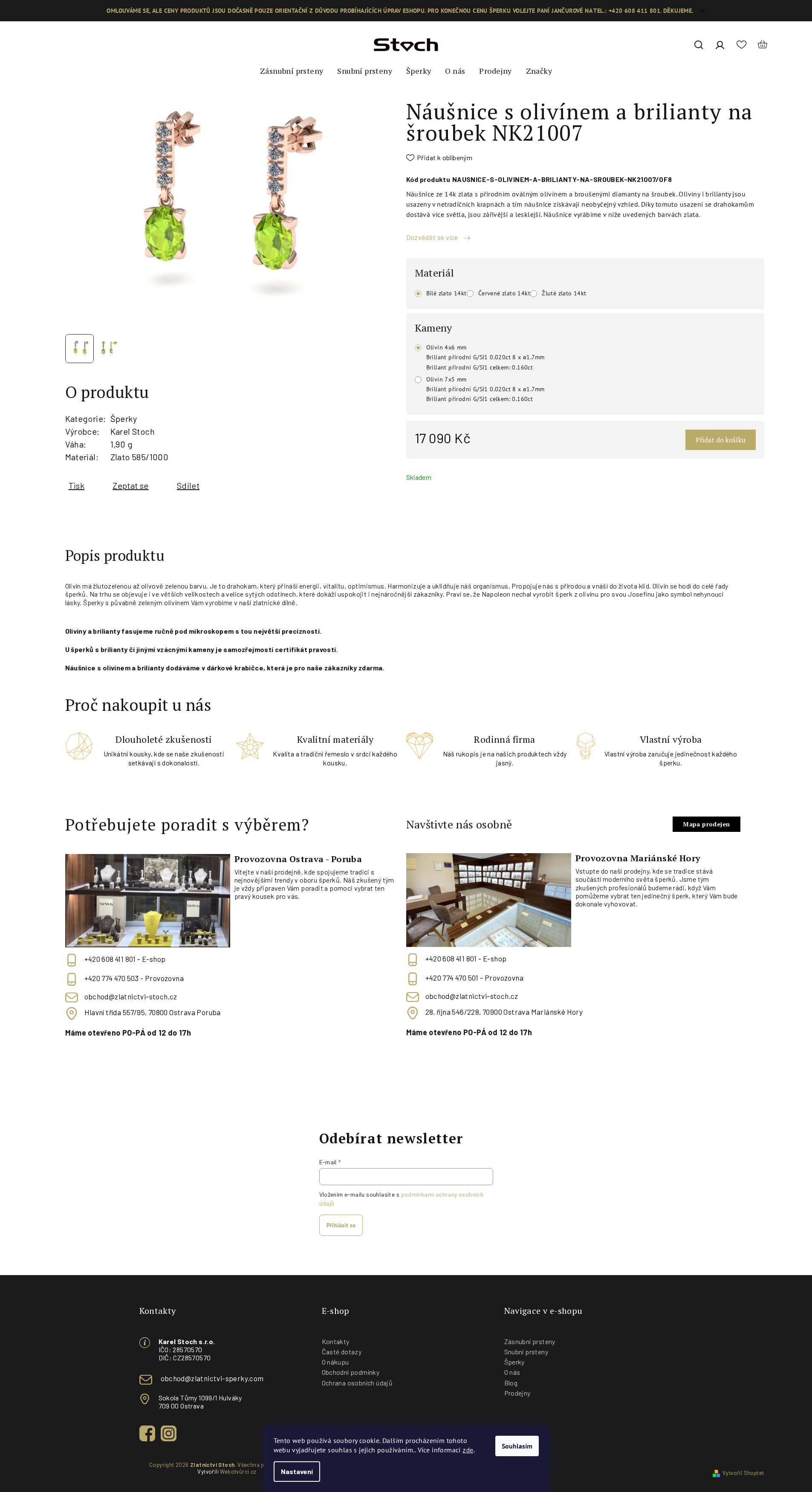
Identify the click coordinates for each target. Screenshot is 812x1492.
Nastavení (297, 1471)
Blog (511, 1383)
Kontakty (336, 1341)
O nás (512, 1372)
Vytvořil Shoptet (743, 1472)
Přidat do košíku (721, 439)
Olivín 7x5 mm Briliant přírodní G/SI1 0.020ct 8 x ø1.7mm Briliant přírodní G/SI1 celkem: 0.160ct (485, 389)
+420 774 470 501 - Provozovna (474, 977)
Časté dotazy (342, 1352)
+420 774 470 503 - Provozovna (134, 978)
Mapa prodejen (706, 824)
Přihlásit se (341, 1225)
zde (467, 1450)
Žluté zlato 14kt (564, 293)
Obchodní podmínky (351, 1372)
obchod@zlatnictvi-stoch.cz (130, 996)
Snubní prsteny (526, 1352)
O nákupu (335, 1362)
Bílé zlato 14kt (446, 293)
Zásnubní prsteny (529, 1341)
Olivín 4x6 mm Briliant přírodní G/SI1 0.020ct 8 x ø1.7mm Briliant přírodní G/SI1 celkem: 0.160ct (485, 357)
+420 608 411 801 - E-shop (125, 959)
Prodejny (517, 1393)
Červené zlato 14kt (504, 293)
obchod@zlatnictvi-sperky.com (212, 1378)
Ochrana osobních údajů (357, 1383)
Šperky (123, 418)
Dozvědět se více (433, 237)
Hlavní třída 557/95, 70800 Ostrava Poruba (152, 1012)
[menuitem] (291, 71)
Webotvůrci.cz (238, 1471)
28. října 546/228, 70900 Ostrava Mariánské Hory (504, 1011)
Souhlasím (517, 1446)
